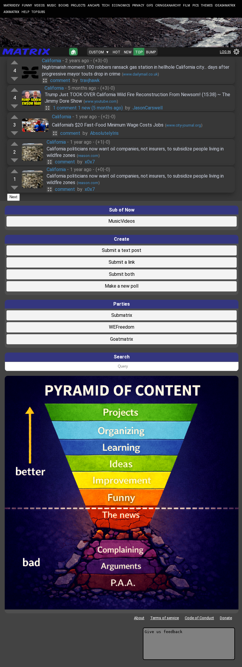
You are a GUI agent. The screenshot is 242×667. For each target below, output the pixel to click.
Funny (27, 5)
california (51, 60)
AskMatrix (11, 12)
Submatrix (121, 315)
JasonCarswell (148, 108)
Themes (206, 5)
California (54, 88)
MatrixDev (11, 5)
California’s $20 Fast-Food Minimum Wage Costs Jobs (107, 125)
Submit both (122, 274)
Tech (105, 5)
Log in (225, 52)
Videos (39, 5)
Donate (226, 618)
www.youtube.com (101, 101)
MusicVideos (121, 221)
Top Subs (38, 12)
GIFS (149, 5)
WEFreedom (121, 327)
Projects (78, 5)
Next (13, 197)
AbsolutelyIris (104, 133)
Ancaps (93, 5)
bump (151, 52)
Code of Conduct (199, 618)
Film (186, 5)
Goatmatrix (121, 339)
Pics (195, 5)
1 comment (88, 108)
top (139, 52)
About (139, 618)
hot (116, 52)
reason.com (88, 155)
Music (51, 5)
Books (63, 5)
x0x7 (90, 162)
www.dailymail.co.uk (140, 74)
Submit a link (122, 262)
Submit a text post (121, 250)
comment (60, 80)
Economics (121, 5)
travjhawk (90, 80)
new (128, 52)
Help (25, 12)
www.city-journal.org (183, 125)
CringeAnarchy (168, 5)
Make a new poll (121, 286)
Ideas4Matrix (225, 5)
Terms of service (164, 618)
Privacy (138, 5)
